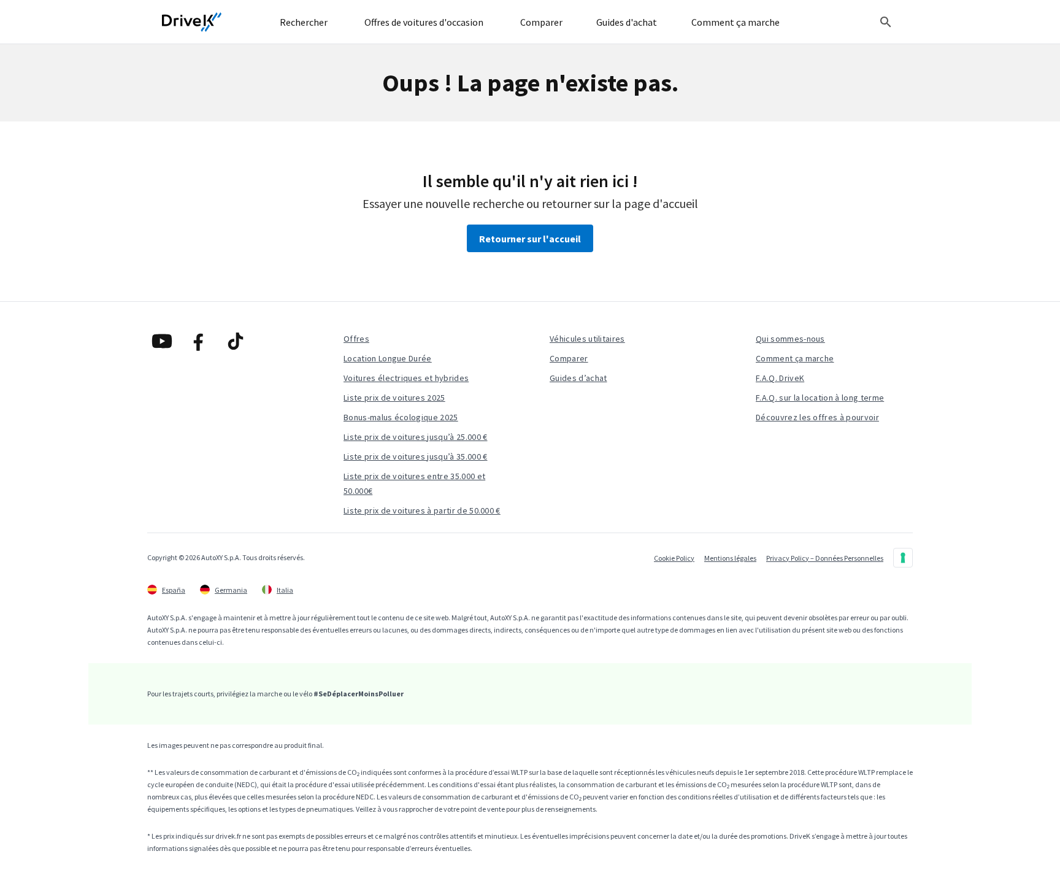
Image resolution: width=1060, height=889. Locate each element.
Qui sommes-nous (790, 338)
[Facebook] (198, 341)
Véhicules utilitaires (587, 338)
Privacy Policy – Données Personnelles (824, 558)
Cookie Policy (674, 558)
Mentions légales (730, 558)
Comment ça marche (795, 358)
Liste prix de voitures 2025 (394, 397)
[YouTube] (162, 341)
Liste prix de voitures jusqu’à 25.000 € (415, 436)
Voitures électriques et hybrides (406, 377)
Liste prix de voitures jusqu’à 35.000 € (415, 456)
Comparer (569, 358)
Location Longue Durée (388, 358)
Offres (356, 338)
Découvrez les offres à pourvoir (817, 417)
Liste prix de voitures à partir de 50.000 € (422, 510)
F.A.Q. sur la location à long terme (820, 397)
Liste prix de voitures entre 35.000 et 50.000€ (414, 483)
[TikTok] (235, 341)
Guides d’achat (578, 377)
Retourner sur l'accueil (530, 239)
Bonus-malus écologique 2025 (401, 417)
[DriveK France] (192, 22)
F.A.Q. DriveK (780, 377)
